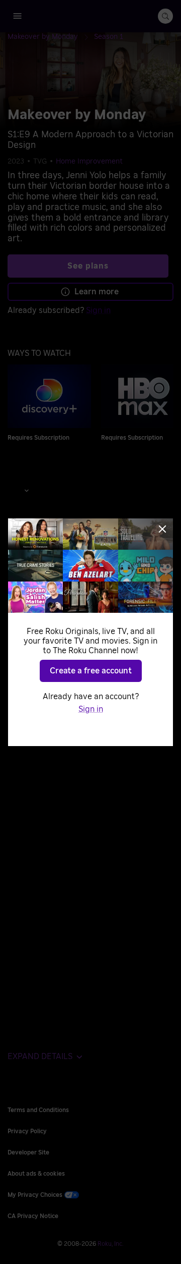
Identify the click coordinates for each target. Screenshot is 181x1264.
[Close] (162, 529)
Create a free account (91, 671)
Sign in (90, 709)
